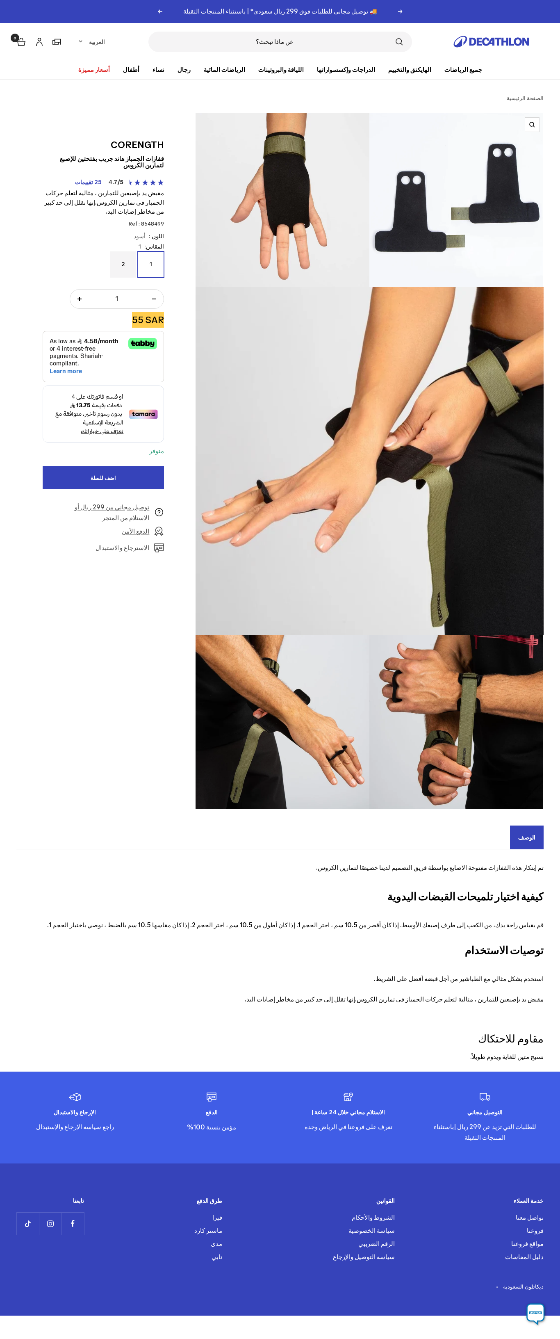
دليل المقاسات (524, 1257)
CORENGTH (137, 144)
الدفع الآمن (135, 531)
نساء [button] (158, 69)
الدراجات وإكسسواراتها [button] (346, 69)
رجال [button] (184, 69)
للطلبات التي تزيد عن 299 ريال (496, 1127)
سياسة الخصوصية (371, 1230)
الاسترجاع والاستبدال (122, 548)
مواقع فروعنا (527, 1244)
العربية (97, 41)
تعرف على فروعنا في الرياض (355, 1127)
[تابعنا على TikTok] (27, 1223)
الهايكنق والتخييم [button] (409, 69)
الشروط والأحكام (373, 1217)
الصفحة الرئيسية (525, 98)
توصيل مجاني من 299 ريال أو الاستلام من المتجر (112, 512)
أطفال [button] (131, 69)
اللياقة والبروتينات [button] (281, 69)
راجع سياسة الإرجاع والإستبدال (75, 1127)
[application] (535, 1314)
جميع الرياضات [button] (463, 69)
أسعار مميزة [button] (94, 69)
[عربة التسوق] (20, 41)
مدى (216, 1244)
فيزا (217, 1217)
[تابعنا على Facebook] (72, 1223)
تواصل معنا (530, 1217)
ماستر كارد (208, 1230)
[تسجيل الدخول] (38, 40)
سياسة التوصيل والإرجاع (364, 1257)
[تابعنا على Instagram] (50, 1223)
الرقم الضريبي (376, 1244)
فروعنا (535, 1230)
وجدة (311, 1127)
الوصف (526, 837)
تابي (217, 1257)
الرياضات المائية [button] (224, 69)
